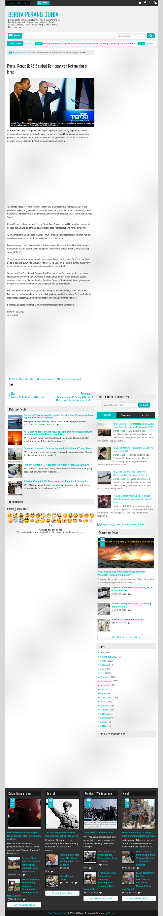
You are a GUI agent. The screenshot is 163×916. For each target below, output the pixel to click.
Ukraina (104, 709)
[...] (61, 424)
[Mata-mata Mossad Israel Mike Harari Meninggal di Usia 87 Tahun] (52, 860)
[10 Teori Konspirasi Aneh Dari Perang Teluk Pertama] (104, 608)
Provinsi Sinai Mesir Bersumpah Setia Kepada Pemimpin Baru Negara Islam (31, 864)
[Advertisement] (53, 60)
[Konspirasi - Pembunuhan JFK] (104, 625)
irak (102, 669)
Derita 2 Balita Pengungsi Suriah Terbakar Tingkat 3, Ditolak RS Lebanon (145, 858)
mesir (103, 689)
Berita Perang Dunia (33, 14)
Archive (145, 415)
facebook (144, 3)
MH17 (103, 726)
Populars (107, 415)
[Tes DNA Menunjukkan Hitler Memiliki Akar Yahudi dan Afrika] (62, 813)
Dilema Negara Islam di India (98, 832)
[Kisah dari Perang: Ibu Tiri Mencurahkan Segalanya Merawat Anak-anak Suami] (128, 878)
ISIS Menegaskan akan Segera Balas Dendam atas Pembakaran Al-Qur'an (24, 835)
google (150, 3)
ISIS (102, 652)
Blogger (111, 913)
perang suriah (107, 657)
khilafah (104, 665)
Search (151, 35)
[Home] (10, 53)
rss (155, 3)
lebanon (104, 705)
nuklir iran (105, 718)
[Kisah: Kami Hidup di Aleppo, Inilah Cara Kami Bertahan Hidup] (139, 813)
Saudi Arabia (106, 681)
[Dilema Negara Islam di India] (100, 813)
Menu (45, 3)
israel (78, 379)
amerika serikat (68, 379)
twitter (139, 3)
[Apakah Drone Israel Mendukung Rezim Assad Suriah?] (104, 592)
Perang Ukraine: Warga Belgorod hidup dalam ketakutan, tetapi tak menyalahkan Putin (82, 43)
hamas (103, 722)
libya (102, 693)
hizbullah (104, 714)
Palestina (104, 677)
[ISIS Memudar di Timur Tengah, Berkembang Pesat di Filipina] (90, 857)
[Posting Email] (10, 385)
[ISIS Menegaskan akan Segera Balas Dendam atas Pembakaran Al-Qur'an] (24, 813)
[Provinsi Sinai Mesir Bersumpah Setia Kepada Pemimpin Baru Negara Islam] (14, 863)
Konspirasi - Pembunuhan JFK (128, 619)
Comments (126, 415)
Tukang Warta (46, 379)
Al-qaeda (104, 685)
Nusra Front (106, 697)
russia (103, 701)
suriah (103, 661)
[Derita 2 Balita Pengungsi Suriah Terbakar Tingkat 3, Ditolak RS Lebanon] (128, 857)
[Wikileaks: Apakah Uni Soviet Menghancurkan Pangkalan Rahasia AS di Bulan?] (126, 553)
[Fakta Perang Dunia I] (52, 881)
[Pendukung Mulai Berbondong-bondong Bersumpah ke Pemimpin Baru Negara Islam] (14, 884)
